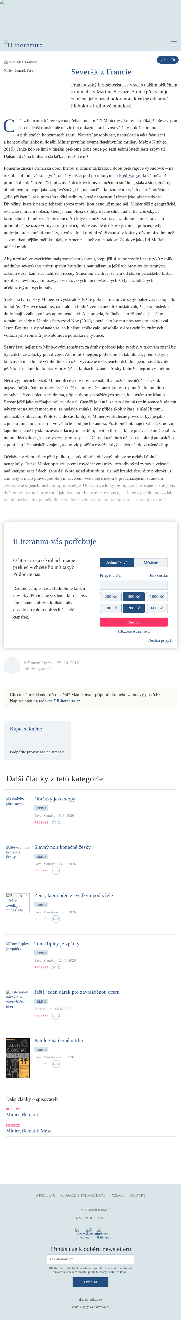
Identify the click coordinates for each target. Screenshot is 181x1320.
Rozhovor (15, 1109)
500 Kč (134, 596)
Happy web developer (94, 1307)
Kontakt (137, 1195)
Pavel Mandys (44, 815)
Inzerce (118, 1195)
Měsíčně (151, 562)
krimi (41, 808)
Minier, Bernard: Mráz (28, 1131)
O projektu (45, 1195)
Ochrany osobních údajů (112, 1272)
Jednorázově (117, 562)
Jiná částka (158, 575)
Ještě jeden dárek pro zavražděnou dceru (76, 992)
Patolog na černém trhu (58, 1040)
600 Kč (157, 608)
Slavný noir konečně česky (62, 847)
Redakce (68, 1195)
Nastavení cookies (90, 1218)
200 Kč (111, 596)
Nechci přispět (160, 640)
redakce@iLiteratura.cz (59, 700)
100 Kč (111, 608)
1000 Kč (157, 596)
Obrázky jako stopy (54, 799)
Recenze (41, 822)
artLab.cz (96, 1299)
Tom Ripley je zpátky (56, 944)
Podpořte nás (93, 1195)
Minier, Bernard (22, 1114)
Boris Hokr (42, 1009)
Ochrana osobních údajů (90, 1210)
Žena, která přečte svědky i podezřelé (73, 895)
